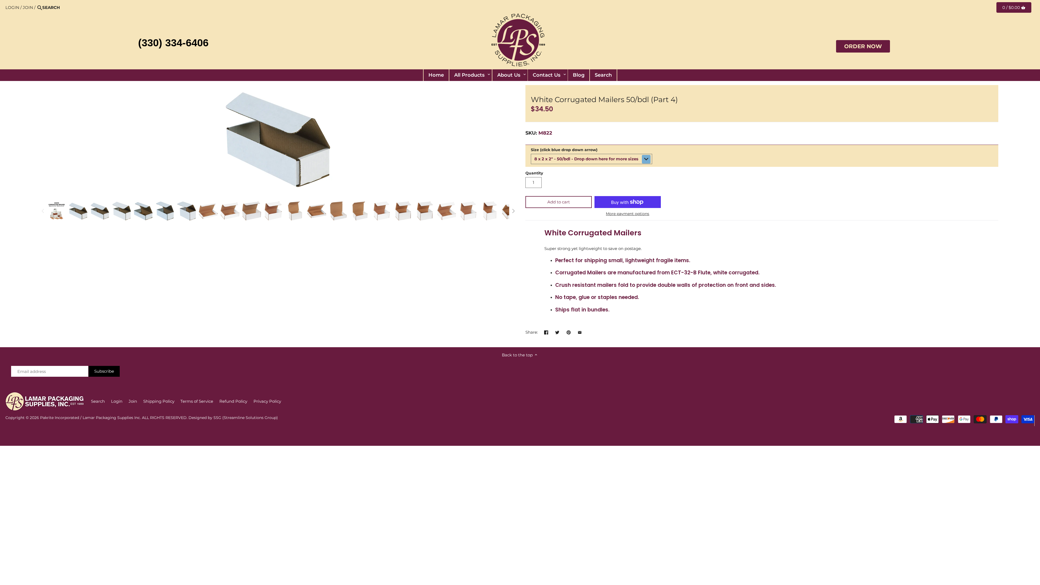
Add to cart (558, 201)
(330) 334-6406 (173, 42)
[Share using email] (580, 331)
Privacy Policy (267, 401)
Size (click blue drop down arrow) (564, 150)
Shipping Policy (158, 401)
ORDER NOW (863, 46)
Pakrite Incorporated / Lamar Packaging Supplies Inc (90, 417)
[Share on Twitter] (557, 331)
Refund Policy (233, 401)
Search (98, 401)
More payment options (627, 214)
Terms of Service (196, 401)
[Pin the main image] (569, 331)
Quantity (534, 173)
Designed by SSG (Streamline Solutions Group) (233, 417)
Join (28, 7)
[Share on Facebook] (546, 331)
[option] (56, 211)
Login (12, 7)
